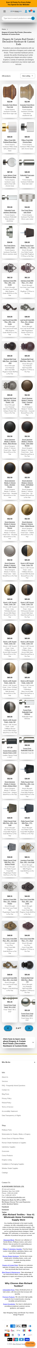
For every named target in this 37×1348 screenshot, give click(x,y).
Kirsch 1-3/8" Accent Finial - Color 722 (10, 640)
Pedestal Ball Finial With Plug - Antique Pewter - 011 (10, 397)
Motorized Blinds (8, 1240)
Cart (34, 11)
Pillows (5, 1249)
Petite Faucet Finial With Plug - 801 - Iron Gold (10, 819)
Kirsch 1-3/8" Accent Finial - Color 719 (27, 679)
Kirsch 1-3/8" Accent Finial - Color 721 (10, 679)
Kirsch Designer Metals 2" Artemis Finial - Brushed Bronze (10, 521)
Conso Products (7, 1155)
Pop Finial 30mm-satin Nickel (27, 206)
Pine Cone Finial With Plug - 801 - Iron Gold (10, 937)
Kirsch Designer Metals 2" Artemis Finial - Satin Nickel (10, 561)
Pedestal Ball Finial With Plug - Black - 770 (27, 976)
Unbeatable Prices (9, 1290)
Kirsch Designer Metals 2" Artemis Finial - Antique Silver (10, 780)
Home (4, 29)
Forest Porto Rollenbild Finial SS (27, 748)
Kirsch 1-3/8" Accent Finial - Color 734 (10, 600)
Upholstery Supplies (8, 1147)
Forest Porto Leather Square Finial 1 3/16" (10, 748)
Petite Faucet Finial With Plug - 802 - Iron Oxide (27, 780)
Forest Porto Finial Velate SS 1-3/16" (27, 1009)
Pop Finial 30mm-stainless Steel (10, 242)
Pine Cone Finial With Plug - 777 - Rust (27, 937)
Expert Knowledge (9, 1304)
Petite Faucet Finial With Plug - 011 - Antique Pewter (10, 858)
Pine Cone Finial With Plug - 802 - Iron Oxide (27, 897)
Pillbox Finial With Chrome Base (27, 136)
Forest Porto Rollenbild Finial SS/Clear (27, 717)
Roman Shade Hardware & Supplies (14, 1143)
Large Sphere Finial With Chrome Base (10, 171)
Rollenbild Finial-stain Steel (27, 171)
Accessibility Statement (10, 1111)
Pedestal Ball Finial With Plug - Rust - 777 (27, 357)
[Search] (33, 18)
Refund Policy (6, 1103)
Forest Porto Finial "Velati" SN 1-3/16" (10, 1009)
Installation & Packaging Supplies (13, 1164)
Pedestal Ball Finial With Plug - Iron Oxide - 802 (10, 357)
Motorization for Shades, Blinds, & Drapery (16, 1134)
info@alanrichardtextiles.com (15, 1197)
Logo (16, 11)
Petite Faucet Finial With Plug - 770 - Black (27, 819)
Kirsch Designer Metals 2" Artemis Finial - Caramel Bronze (27, 397)
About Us (5, 1077)
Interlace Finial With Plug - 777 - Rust (27, 279)
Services (5, 1081)
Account (26, 11)
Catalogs (5, 1172)
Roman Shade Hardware (11, 1256)
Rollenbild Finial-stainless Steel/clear (10, 206)
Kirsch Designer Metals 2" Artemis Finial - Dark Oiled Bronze (27, 439)
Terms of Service (7, 1107)
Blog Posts (5, 1094)
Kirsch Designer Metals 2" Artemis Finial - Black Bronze (10, 439)
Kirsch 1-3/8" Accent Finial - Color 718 (10, 717)
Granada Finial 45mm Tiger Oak (10, 101)
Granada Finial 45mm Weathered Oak (27, 101)
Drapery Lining (7, 1160)
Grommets (5, 1151)
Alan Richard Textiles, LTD (21, 1344)
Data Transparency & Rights (11, 1115)
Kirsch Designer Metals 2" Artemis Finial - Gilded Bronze (27, 521)
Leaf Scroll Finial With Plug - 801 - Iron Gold (10, 976)
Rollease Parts (7, 1130)
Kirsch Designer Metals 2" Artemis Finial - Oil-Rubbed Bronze (27, 480)
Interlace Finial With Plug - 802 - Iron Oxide (10, 279)
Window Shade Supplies (10, 1168)
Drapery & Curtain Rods (10, 1265)
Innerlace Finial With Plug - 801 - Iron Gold (27, 858)
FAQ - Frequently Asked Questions (13, 1085)
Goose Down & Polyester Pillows (13, 1138)
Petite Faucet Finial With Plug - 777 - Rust (27, 242)
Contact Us (5, 1090)
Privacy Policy (7, 1098)
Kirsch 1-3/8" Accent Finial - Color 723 (27, 640)
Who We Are (6, 1062)
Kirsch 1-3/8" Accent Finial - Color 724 (27, 600)
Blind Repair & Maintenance (11, 1272)
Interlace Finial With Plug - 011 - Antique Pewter (10, 897)
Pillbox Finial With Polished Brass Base (10, 136)
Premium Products (9, 1297)
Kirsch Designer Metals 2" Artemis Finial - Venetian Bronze (10, 480)
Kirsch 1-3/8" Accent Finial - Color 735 (27, 561)
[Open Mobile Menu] (4, 11)
